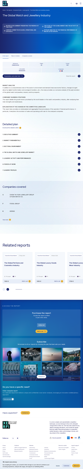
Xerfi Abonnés (6, 454)
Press (4, 451)
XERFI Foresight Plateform (20, 447)
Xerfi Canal (5, 453)
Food (30, 458)
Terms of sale (74, 453)
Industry (46, 447)
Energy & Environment (34, 456)
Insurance (46, 449)
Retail (45, 456)
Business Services (33, 451)
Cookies (73, 451)
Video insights (62, 449)
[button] (79, 76)
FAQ (72, 454)
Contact (73, 447)
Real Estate (47, 454)
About (4, 447)
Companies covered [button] (27, 56)
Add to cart (25, 281)
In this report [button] (6, 56)
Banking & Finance (33, 449)
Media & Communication (50, 451)
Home (4, 10)
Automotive (32, 447)
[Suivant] (7, 289)
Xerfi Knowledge (7, 456)
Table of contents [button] (15, 56)
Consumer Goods (17, 10)
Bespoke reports (18, 451)
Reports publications (19, 449)
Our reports (9, 10)
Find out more (7, 399)
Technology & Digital (49, 458)
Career (4, 449)
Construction (32, 453)
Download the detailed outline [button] (11, 127)
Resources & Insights (64, 447)
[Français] (60, 70)
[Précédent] (4, 289)
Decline (58, 465)
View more (5, 219)
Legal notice (74, 449)
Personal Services (48, 453)
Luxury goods (26, 10)
